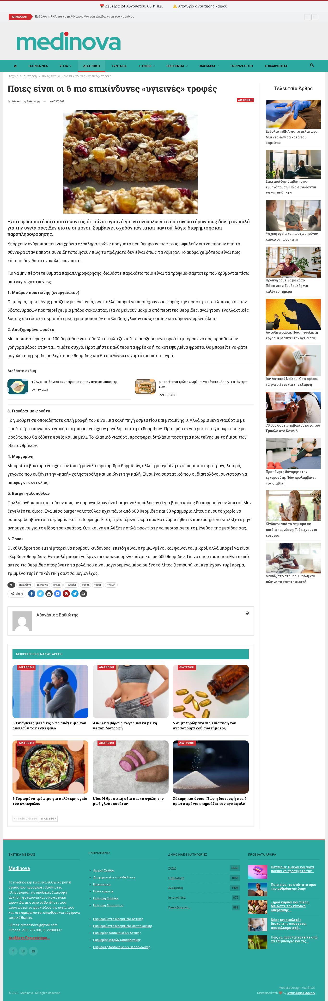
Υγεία (172, 868)
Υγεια (64, 66)
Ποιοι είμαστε (103, 891)
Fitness (145, 66)
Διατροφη (91, 66)
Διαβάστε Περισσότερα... (29, 938)
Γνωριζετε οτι (242, 66)
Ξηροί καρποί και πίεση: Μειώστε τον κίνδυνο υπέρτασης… (290, 906)
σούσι (85, 585)
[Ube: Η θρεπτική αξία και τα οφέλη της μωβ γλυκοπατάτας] (131, 767)
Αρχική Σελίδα (103, 870)
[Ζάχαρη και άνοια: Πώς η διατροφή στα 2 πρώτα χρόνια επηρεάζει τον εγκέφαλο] (211, 767)
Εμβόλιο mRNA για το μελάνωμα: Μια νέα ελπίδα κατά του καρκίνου (84, 16)
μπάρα (56, 585)
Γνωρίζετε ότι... (179, 907)
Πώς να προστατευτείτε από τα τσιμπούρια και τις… (294, 939)
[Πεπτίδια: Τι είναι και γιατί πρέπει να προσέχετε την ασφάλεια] (257, 872)
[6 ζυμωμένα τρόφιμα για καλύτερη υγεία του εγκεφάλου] (50, 767)
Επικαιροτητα (276, 66)
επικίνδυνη (25, 585)
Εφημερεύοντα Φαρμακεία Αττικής (118, 919)
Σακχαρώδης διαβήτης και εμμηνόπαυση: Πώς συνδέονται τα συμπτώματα (291, 187)
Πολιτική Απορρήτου (108, 905)
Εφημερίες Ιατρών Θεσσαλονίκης (117, 940)
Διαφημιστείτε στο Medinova (114, 877)
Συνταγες (119, 66)
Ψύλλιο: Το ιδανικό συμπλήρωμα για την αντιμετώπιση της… (75, 381)
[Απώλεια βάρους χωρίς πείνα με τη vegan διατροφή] (131, 691)
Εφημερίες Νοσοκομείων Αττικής (117, 933)
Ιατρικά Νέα (177, 897)
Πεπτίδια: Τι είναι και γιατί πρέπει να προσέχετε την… (292, 869)
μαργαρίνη (42, 585)
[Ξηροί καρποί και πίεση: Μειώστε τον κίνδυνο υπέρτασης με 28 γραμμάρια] (257, 907)
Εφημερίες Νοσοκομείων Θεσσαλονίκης (121, 947)
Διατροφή (175, 887)
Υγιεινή (111, 585)
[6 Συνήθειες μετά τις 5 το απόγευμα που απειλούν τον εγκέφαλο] (50, 691)
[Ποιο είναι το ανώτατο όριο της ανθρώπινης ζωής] (257, 889)
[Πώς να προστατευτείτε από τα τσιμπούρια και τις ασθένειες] (257, 942)
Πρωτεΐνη (71, 585)
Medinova (19, 868)
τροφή (98, 585)
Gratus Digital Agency (301, 993)
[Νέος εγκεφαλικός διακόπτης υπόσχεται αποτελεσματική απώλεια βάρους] (257, 924)
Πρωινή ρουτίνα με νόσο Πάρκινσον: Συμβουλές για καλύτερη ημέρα (287, 286)
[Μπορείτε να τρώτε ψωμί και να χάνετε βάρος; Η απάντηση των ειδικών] (145, 386)
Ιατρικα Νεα (38, 66)
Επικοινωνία (102, 884)
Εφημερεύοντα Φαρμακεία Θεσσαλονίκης (122, 926)
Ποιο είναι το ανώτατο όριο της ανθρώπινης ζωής (293, 887)
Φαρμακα (207, 66)
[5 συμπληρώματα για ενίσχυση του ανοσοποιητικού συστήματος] (211, 691)
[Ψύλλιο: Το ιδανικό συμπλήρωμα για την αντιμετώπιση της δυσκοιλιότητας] (17, 386)
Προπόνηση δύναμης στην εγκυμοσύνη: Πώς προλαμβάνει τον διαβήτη (291, 477)
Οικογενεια (175, 66)
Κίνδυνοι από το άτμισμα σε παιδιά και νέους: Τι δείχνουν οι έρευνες (291, 529)
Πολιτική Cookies (105, 898)
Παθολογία (176, 878)
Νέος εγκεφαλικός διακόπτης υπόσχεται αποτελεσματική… (289, 924)
